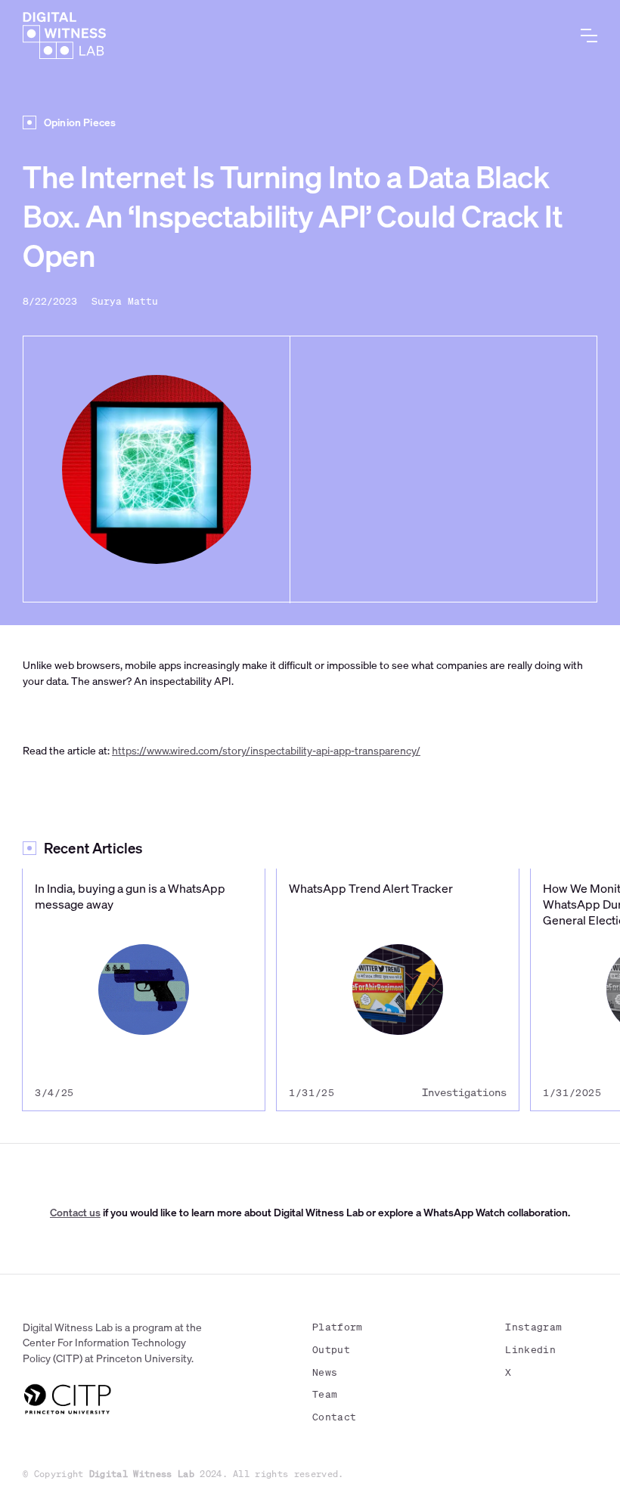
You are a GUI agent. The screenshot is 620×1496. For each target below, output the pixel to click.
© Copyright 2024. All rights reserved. (183, 1473)
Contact (334, 1417)
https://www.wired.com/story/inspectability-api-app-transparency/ (266, 750)
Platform (337, 1327)
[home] (64, 35)
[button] (589, 35)
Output (331, 1349)
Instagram (533, 1327)
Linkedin (530, 1349)
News (324, 1372)
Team (324, 1394)
